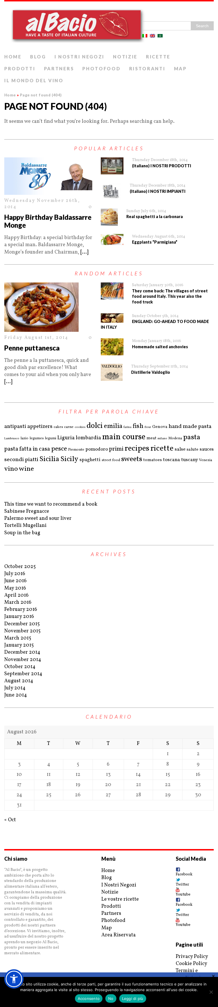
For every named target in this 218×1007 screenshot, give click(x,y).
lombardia (88, 438)
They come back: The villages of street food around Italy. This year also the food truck (170, 296)
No (111, 998)
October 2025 (20, 566)
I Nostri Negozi (79, 56)
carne (69, 427)
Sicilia (49, 459)
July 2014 (15, 688)
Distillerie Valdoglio (150, 372)
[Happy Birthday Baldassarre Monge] (48, 176)
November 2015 (22, 631)
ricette (161, 448)
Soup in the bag (22, 533)
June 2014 (15, 695)
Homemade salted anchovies (160, 346)
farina (127, 427)
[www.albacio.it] (109, 26)
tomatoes (152, 460)
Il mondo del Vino (34, 80)
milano (162, 438)
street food (111, 460)
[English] (152, 35)
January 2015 (19, 645)
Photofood (101, 68)
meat (151, 438)
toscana (171, 460)
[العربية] (160, 35)
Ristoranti (147, 68)
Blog (38, 56)
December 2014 (22, 652)
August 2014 (18, 681)
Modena (175, 438)
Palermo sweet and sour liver (38, 518)
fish (138, 426)
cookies (80, 427)
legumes (37, 438)
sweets (131, 459)
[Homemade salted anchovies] (112, 346)
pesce (59, 448)
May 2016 (15, 588)
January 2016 (19, 616)
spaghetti (89, 460)
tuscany (189, 460)
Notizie (125, 56)
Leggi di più (132, 998)
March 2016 (18, 602)
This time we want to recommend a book (50, 504)
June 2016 (15, 580)
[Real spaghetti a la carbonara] (109, 216)
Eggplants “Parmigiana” (154, 242)
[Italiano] (144, 35)
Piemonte (76, 449)
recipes (137, 448)
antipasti (15, 426)
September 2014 (23, 673)
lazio (24, 438)
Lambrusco (11, 438)
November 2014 (22, 659)
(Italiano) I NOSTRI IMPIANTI (157, 191)
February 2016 (20, 609)
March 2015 (17, 638)
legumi (50, 438)
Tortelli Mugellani (25, 525)
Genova (159, 427)
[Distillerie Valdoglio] (112, 372)
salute (192, 450)
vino (11, 469)
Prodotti (19, 68)
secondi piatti (21, 460)
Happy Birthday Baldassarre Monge (47, 221)
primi (116, 449)
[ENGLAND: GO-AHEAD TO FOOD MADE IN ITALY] (112, 318)
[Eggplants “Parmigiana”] (112, 239)
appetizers (40, 426)
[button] (14, 979)
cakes (58, 427)
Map (180, 68)
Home (13, 56)
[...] (84, 252)
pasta (191, 437)
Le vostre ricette (120, 899)
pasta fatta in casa (27, 449)
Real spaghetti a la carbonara (154, 216)
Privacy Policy (192, 956)
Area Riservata (118, 935)
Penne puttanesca (32, 348)
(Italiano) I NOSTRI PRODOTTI (161, 165)
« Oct (10, 820)
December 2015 (22, 624)
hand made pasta (190, 426)
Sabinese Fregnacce (26, 511)
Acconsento (89, 998)
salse (180, 449)
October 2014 (19, 666)
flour (147, 427)
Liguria (66, 438)
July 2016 (14, 573)
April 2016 (16, 595)
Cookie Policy (191, 963)
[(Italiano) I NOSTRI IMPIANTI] (111, 191)
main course (123, 437)
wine (26, 469)
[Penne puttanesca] (48, 307)
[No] (211, 992)
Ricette (158, 56)
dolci (95, 426)
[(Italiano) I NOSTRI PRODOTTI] (112, 165)
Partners (59, 68)
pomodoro (96, 449)
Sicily (69, 459)
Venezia (205, 460)
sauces (207, 449)
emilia (113, 426)
